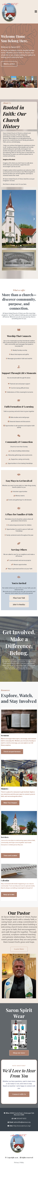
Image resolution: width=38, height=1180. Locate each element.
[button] (36, 12)
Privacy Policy (19, 1162)
